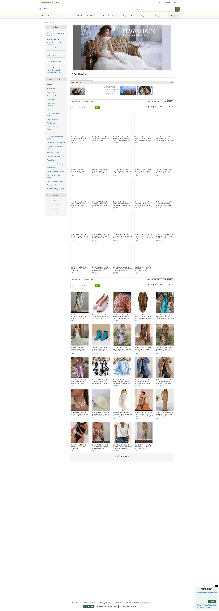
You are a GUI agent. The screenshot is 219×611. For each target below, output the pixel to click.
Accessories (51, 88)
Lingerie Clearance (53, 133)
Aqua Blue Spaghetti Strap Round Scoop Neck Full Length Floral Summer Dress (165, 138)
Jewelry (134, 16)
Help (57, 3)
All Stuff (50, 84)
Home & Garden (77, 16)
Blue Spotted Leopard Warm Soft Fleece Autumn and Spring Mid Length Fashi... (143, 203)
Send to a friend (55, 213)
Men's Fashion (63, 16)
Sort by (150, 102)
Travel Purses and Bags (55, 171)
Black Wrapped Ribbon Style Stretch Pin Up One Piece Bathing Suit (79, 268)
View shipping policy (54, 70)
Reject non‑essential (106, 606)
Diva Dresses (51, 100)
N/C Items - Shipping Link (56, 143)
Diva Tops (50, 109)
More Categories (157, 16)
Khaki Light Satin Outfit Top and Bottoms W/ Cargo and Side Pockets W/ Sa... (142, 268)
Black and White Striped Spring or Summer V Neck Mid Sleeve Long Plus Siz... (100, 203)
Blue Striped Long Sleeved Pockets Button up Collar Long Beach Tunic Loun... (78, 138)
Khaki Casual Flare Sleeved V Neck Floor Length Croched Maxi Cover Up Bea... (165, 236)
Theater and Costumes (55, 181)
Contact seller (52, 55)
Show (171, 82)
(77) (52, 47)
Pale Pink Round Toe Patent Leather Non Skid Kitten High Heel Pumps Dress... (101, 138)
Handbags (123, 16)
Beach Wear (51, 92)
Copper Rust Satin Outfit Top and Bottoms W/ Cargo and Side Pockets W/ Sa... (100, 268)
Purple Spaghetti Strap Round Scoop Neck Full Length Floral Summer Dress (79, 203)
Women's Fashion (47, 16)
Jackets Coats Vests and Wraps (55, 128)
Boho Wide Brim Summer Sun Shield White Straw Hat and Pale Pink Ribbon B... (101, 236)
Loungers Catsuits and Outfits (55, 138)
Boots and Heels (53, 96)
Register (167, 3)
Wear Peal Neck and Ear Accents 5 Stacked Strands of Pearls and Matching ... (79, 236)
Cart (174, 3)
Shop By (173, 16)
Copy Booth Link (56, 205)
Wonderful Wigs (52, 185)
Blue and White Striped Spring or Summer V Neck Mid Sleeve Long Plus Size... (122, 203)
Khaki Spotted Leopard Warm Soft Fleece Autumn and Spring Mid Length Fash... (165, 203)
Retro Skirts (51, 160)
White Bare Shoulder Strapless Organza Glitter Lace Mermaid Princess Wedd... (78, 172)
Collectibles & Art (109, 16)
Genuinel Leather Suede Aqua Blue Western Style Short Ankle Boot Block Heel (100, 171)
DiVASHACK (75, 101)
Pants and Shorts (53, 152)
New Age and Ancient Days (54, 148)
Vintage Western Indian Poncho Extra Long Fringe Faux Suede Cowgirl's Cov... (143, 138)
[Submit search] (177, 9)
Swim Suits (51, 167)
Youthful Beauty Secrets (55, 189)
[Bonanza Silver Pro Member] (56, 45)
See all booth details (54, 73)
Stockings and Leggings (55, 164)
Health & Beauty (93, 16)
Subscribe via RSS (56, 209)
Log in (158, 3)
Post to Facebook (56, 201)
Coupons (144, 16)
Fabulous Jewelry (53, 119)
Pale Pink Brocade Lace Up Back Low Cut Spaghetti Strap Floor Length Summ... (122, 236)
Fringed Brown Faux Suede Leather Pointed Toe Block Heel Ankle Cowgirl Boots (142, 171)
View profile (51, 53)
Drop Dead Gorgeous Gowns (54, 114)
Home (46, 22)
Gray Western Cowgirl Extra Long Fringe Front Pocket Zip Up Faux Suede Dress (122, 171)
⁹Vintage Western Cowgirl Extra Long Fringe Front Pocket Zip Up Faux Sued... (164, 171)
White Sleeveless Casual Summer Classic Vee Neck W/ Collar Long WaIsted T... (122, 268)
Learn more (144, 602)
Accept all (88, 606)
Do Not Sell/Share (128, 606)
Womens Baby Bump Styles (54, 176)
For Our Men (51, 123)
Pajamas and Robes (54, 156)
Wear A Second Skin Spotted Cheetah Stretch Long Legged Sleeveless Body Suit (143, 236)
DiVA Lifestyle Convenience (51, 104)
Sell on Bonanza (46, 3)
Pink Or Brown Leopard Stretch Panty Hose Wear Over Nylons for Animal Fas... (122, 138)
